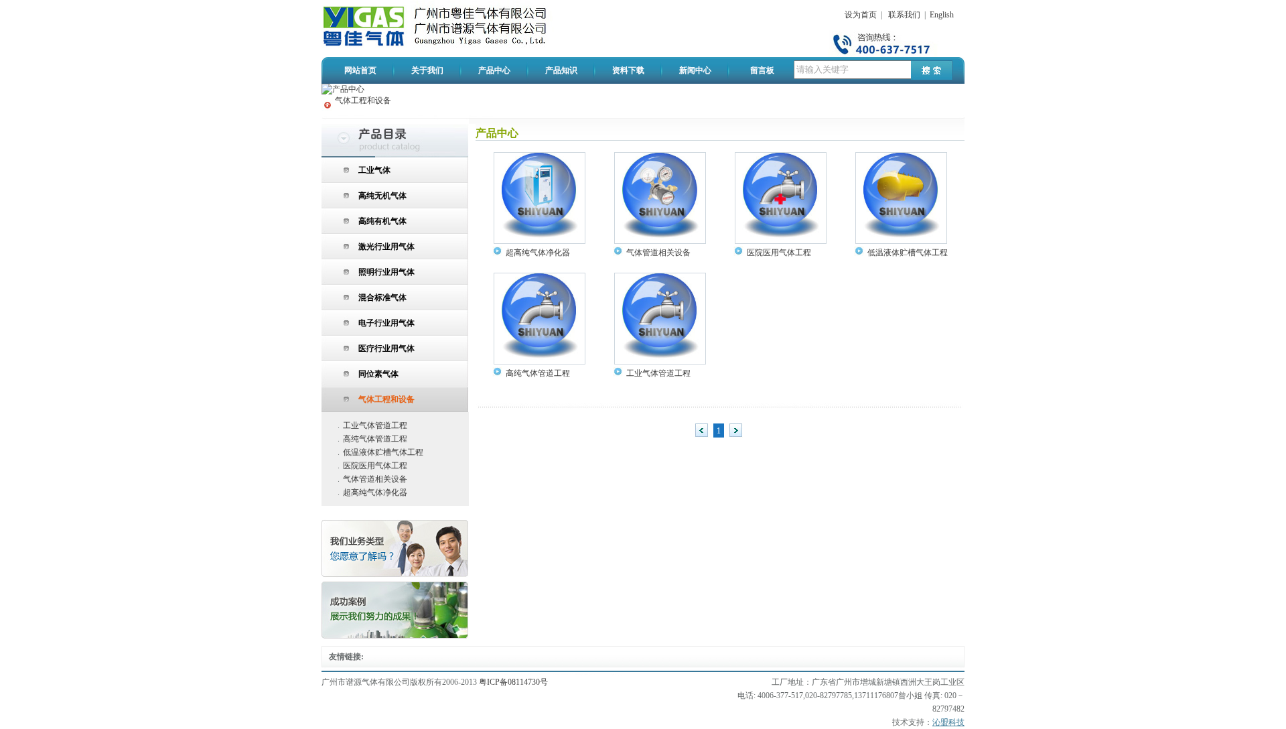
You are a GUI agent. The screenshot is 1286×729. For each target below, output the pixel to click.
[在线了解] (395, 575)
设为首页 (861, 14)
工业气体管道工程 (375, 425)
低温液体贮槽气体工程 (383, 452)
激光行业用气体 (386, 246)
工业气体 (374, 170)
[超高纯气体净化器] (539, 241)
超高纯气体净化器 (375, 492)
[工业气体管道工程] (660, 362)
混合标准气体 (382, 297)
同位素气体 (378, 374)
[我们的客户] (395, 636)
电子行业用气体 (386, 323)
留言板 (762, 70)
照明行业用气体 (386, 272)
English (942, 14)
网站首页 (360, 70)
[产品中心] (343, 89)
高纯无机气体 (382, 195)
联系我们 (904, 14)
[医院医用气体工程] (781, 241)
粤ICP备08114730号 (513, 682)
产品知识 (561, 70)
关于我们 (427, 70)
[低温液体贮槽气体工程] (901, 241)
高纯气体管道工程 (375, 439)
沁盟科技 (948, 722)
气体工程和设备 (363, 100)
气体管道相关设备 (375, 479)
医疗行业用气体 (386, 348)
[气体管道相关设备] (660, 241)
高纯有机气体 (382, 221)
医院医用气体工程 (375, 465)
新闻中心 (695, 70)
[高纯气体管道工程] (539, 362)
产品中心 (494, 70)
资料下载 (628, 70)
